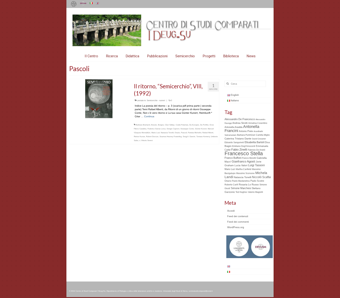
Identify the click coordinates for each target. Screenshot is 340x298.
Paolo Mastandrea (241, 181)
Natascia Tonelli (167, 133)
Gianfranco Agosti (243, 161)
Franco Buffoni (233, 157)
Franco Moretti (249, 158)
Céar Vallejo (170, 125)
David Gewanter (259, 139)
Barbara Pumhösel (246, 135)
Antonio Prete (246, 131)
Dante (248, 138)
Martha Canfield (243, 169)
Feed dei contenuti (237, 216)
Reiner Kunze (139, 136)
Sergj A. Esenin (189, 136)
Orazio (177, 133)
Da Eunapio (194, 125)
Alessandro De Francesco (240, 119)
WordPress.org (235, 227)
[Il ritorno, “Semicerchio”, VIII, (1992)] (99, 98)
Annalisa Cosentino (257, 123)
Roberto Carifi (231, 184)
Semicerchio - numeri (156, 100)
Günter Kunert (201, 129)
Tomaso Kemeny (203, 136)
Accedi (231, 210)
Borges (161, 125)
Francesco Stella (244, 153)
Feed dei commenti (238, 221)
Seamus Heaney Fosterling (171, 136)
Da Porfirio (204, 125)
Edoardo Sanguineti (234, 142)
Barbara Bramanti (143, 125)
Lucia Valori (240, 165)
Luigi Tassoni (256, 165)
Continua (149, 116)
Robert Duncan (152, 136)
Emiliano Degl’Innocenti (243, 146)
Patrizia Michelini (194, 133)
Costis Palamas (182, 125)
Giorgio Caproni (173, 129)
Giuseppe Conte (187, 129)
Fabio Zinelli (239, 149)
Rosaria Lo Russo (249, 184)
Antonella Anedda (233, 127)
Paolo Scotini (257, 181)
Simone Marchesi (241, 188)
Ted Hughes (241, 192)
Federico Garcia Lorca (157, 129)
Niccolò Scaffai (261, 177)
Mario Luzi (155, 133)
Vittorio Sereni (147, 140)
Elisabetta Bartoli (254, 142)
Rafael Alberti (207, 133)
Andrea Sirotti (240, 123)
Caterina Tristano (234, 138)
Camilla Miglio (263, 135)
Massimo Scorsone (245, 173)
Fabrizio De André (256, 150)
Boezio (154, 125)
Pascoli (184, 133)
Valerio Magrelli (255, 192)
